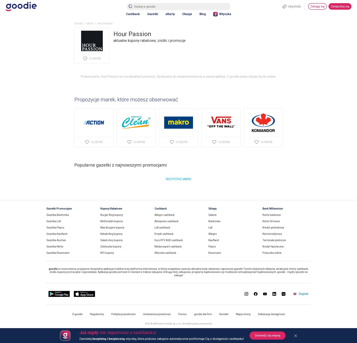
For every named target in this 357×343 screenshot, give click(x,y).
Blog (203, 14)
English (303, 294)
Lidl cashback (162, 227)
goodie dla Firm (203, 314)
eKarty (170, 14)
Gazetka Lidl (53, 221)
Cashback (133, 14)
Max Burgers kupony (112, 227)
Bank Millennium (273, 208)
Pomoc (182, 314)
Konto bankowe (272, 214)
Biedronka (214, 221)
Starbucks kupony (110, 246)
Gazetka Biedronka (57, 214)
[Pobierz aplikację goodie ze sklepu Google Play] (59, 296)
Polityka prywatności (123, 314)
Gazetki (152, 14)
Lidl (210, 227)
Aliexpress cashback (166, 221)
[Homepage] (21, 6)
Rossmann (214, 252)
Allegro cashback (165, 214)
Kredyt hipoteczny (273, 246)
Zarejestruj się (340, 6)
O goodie (77, 314)
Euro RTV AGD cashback (169, 240)
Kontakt (224, 314)
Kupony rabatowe (111, 208)
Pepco (212, 246)
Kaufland (213, 240)
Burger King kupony (111, 214)
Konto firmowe (271, 221)
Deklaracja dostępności (271, 314)
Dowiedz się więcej (267, 335)
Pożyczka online (272, 252)
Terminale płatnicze (274, 240)
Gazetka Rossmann (58, 252)
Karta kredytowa (272, 233)
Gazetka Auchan (56, 240)
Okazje (187, 14)
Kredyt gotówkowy (273, 227)
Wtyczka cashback (165, 252)
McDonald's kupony (111, 221)
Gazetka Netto (54, 246)
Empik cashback (164, 233)
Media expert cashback (168, 246)
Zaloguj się (317, 6)
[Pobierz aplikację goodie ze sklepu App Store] (84, 296)
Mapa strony (243, 314)
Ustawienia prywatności (157, 314)
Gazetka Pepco (55, 227)
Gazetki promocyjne (59, 208)
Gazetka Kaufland (56, 233)
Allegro (212, 233)
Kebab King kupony (111, 233)
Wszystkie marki (179, 179)
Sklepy (212, 208)
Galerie (212, 214)
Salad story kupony (111, 240)
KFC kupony (107, 252)
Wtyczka (225, 14)
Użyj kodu (294, 6)
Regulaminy (97, 314)
